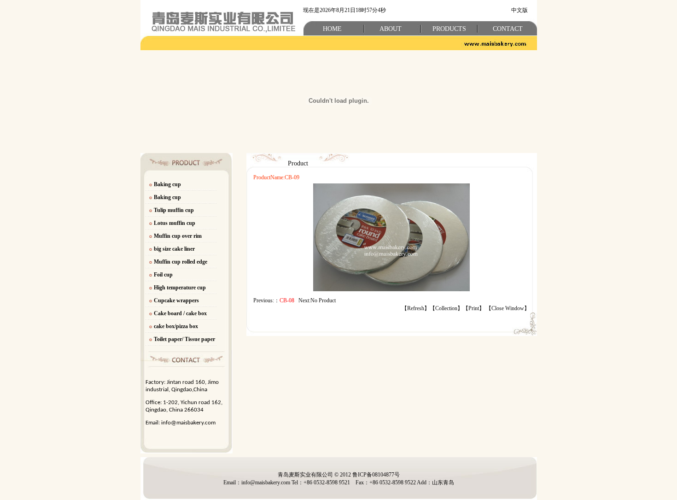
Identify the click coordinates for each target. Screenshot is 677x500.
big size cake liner (174, 249)
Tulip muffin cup (174, 210)
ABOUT (390, 28)
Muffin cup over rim (178, 236)
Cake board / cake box (180, 313)
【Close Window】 (508, 308)
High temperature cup (180, 287)
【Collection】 (446, 308)
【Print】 (473, 308)
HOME (332, 28)
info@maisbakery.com (188, 423)
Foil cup (163, 274)
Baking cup (167, 184)
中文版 (519, 10)
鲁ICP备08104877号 (376, 474)
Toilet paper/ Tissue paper (185, 339)
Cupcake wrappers (176, 300)
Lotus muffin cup (174, 223)
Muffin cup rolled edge (180, 262)
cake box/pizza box (176, 326)
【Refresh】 (416, 308)
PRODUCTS (449, 28)
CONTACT (508, 28)
